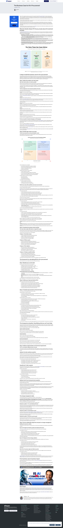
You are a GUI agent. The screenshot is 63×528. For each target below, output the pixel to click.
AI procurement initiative (38, 460)
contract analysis (31, 126)
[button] (19, 1)
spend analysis (41, 120)
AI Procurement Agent (41, 16)
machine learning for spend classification (30, 124)
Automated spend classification (27, 95)
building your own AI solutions (41, 366)
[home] (9, 1)
